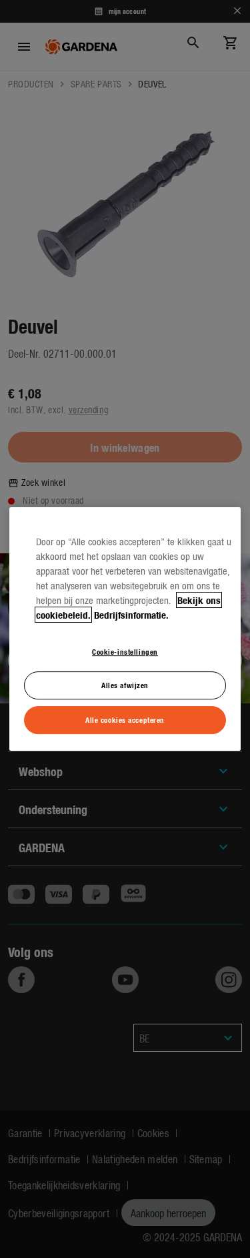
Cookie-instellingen (125, 651)
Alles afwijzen (125, 685)
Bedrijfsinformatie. (131, 614)
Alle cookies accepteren (125, 719)
